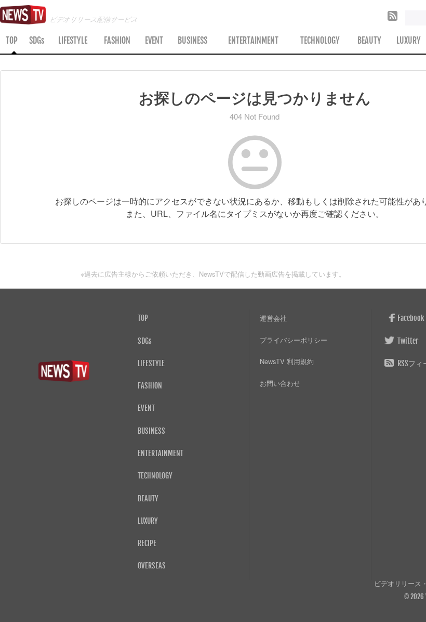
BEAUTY (369, 40)
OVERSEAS (152, 565)
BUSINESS (192, 40)
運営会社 (273, 318)
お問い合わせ (280, 383)
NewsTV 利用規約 (287, 361)
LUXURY (148, 520)
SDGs (36, 40)
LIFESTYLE (72, 40)
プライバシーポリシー (293, 340)
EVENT (154, 40)
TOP (12, 40)
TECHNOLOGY (320, 40)
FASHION (117, 40)
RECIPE (147, 543)
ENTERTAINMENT (253, 40)
